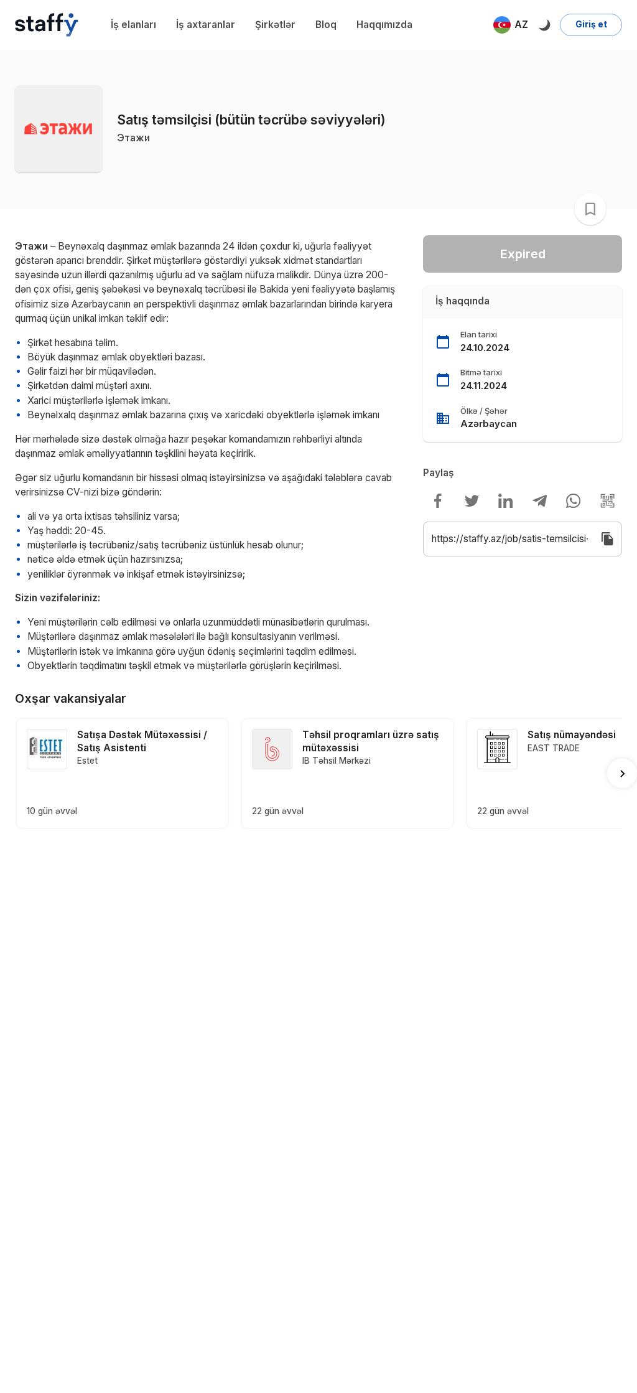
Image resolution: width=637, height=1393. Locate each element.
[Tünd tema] (544, 24)
